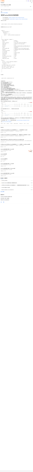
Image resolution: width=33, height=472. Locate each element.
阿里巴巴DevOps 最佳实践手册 (5, 199)
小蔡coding (2, 151)
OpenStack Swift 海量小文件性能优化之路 (6, 196)
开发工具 (28, 123)
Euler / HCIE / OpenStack (7, 121)
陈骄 (1, 156)
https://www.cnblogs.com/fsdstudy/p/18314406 (22, 120)
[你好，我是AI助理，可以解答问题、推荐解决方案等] (28, 1)
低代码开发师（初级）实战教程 (5, 198)
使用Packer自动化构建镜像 (4, 12)
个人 (31, 2)
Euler (3, 121)
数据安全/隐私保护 (16, 123)
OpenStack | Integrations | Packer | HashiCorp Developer (16, 17)
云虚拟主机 (8, 123)
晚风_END (2, 132)
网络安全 (11, 123)
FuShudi (9, 120)
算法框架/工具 (21, 123)
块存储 (4, 123)
